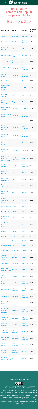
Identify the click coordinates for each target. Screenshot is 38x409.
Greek (14, 87)
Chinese (24, 55)
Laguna (3, 231)
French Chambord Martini (4, 200)
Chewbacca (5, 296)
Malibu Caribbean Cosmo (4, 127)
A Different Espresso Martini (4, 225)
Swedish (24, 241)
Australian (15, 310)
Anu (2, 241)
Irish (13, 236)
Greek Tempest (6, 207)
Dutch (24, 102)
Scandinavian (16, 241)
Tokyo (3, 36)
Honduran (25, 62)
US (13, 48)
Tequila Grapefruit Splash (4, 257)
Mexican (14, 143)
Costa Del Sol (5, 289)
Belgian (14, 102)
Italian (14, 211)
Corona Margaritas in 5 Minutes (5, 143)
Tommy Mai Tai (5, 42)
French (14, 179)
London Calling (5, 81)
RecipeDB (20, 2)
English (24, 81)
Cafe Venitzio (5, 211)
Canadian (15, 108)
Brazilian (24, 351)
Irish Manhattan (6, 245)
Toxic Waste (5, 263)
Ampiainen (4, 250)
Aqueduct (4, 236)
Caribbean (15, 42)
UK (13, 81)
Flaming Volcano (6, 55)
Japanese (15, 36)
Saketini (3, 121)
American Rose (5, 62)
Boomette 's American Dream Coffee (5, 158)
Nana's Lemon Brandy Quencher (5, 310)
